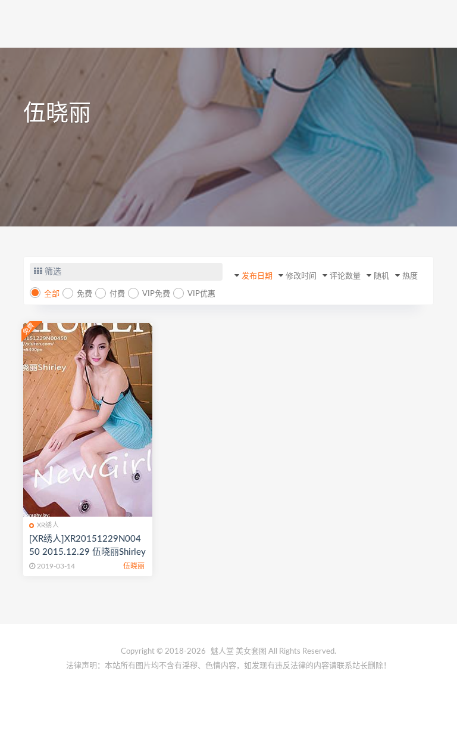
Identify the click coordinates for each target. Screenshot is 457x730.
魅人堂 (222, 652)
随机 (381, 276)
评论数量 (345, 276)
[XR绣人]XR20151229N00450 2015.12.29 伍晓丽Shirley (87, 546)
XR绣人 (48, 525)
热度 (410, 276)
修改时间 (301, 276)
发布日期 (257, 276)
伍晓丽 (134, 566)
